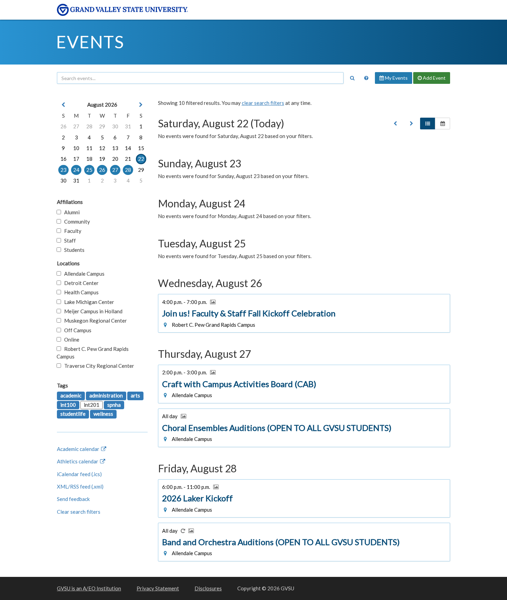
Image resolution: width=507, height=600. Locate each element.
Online (70, 339)
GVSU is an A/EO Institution (89, 588)
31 (128, 126)
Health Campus (80, 292)
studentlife (73, 414)
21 (128, 159)
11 (89, 148)
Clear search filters (78, 512)
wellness (103, 414)
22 (141, 159)
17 (76, 159)
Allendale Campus (83, 274)
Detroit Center (80, 283)
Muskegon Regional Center (94, 320)
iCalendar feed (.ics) (79, 474)
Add (434, 78)
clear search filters (263, 103)
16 (63, 159)
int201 (91, 405)
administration (106, 395)
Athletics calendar (78, 461)
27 (76, 126)
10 (76, 148)
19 (102, 159)
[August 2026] (395, 123)
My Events (396, 78)
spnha (114, 405)
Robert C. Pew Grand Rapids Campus (93, 352)
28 (89, 126)
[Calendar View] (442, 123)
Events (90, 41)
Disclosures (208, 588)
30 (115, 126)
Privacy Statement (158, 588)
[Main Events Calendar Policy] (366, 78)
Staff (68, 240)
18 (89, 159)
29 (102, 126)
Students (72, 250)
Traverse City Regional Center (97, 366)
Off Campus (76, 330)
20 (115, 159)
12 (102, 148)
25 (89, 170)
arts (135, 395)
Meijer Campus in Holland (91, 311)
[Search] (352, 78)
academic (70, 395)
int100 (68, 405)
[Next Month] (141, 105)
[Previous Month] (63, 105)
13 (115, 148)
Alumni (70, 212)
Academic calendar (78, 449)
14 (128, 148)
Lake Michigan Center (87, 302)
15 (141, 148)
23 (63, 170)
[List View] (427, 123)
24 (76, 170)
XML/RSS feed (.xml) (80, 486)
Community (75, 221)
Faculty (71, 231)
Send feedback (73, 499)
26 (63, 126)
